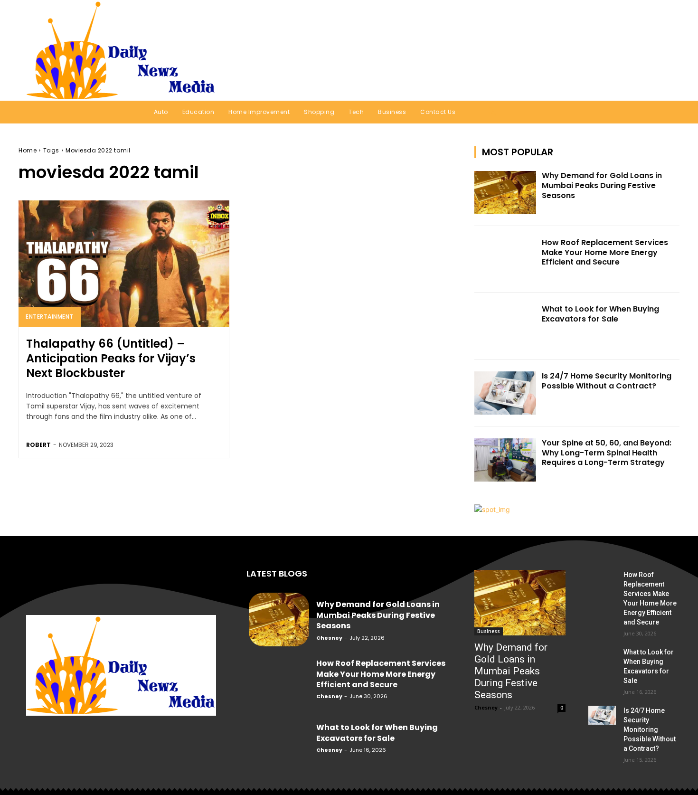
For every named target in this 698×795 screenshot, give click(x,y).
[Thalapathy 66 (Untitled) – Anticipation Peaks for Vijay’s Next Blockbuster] (124, 263)
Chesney (329, 638)
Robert (38, 445)
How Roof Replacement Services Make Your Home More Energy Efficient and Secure (605, 252)
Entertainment (50, 316)
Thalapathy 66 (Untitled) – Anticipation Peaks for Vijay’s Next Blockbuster (111, 358)
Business (488, 631)
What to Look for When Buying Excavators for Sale (600, 313)
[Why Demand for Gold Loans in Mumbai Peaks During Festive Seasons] (505, 192)
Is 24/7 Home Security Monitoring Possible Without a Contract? (606, 380)
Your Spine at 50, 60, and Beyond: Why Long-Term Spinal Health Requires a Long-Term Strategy (606, 452)
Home (28, 150)
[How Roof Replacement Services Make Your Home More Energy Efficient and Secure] (505, 259)
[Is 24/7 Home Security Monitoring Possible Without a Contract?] (505, 393)
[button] (659, 50)
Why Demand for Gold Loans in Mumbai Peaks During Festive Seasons (602, 185)
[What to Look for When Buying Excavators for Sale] (505, 326)
